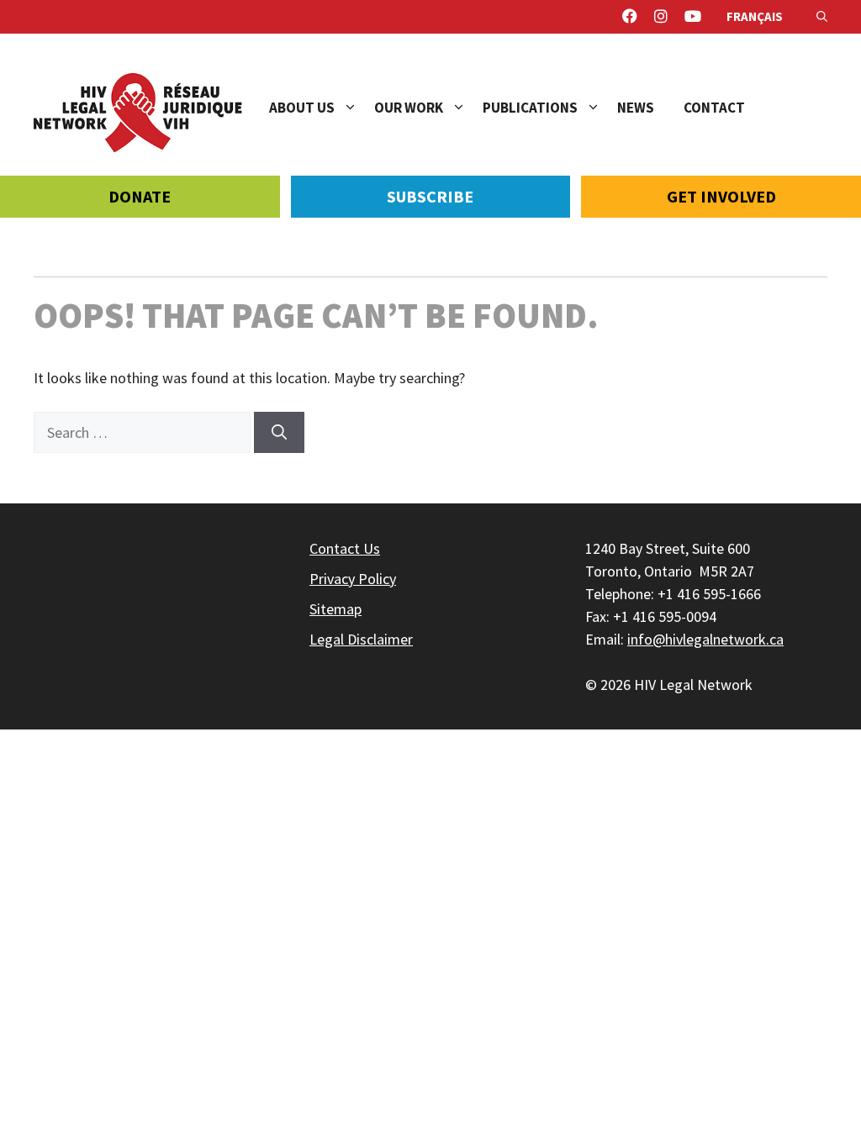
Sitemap (335, 609)
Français (754, 16)
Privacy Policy (352, 578)
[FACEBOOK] (630, 17)
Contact (714, 107)
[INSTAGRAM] (661, 17)
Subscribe (430, 196)
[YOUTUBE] (693, 17)
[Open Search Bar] (822, 17)
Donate (139, 196)
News (635, 107)
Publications (530, 107)
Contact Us (344, 548)
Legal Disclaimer (361, 639)
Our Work (408, 107)
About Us (302, 107)
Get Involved (721, 196)
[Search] (279, 432)
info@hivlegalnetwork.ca (705, 639)
